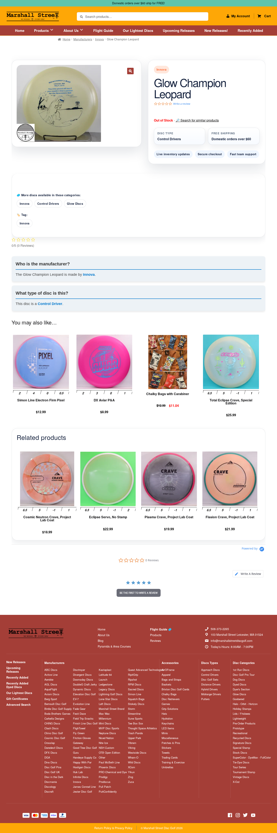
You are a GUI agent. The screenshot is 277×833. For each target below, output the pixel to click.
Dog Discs (239, 679)
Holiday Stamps (242, 709)
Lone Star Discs (108, 699)
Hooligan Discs (82, 767)
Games (166, 704)
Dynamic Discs (82, 689)
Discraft (49, 791)
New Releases (16, 662)
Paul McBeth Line (109, 762)
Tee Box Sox (135, 723)
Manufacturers (82, 39)
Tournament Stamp (244, 772)
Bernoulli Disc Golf (55, 704)
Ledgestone (105, 684)
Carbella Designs (54, 718)
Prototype (238, 728)
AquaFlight (50, 689)
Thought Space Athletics (142, 728)
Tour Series (239, 767)
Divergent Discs (82, 675)
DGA (47, 757)
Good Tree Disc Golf (85, 748)
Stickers (166, 748)
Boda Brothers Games (57, 714)
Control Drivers (48, 204)
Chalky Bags (169, 694)
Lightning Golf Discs (110, 694)
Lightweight (239, 718)
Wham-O (133, 757)
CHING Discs (52, 723)
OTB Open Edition (109, 752)
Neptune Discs (107, 733)
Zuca (131, 782)
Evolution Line (81, 704)
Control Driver (50, 304)
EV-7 (76, 699)
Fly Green (79, 733)
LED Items (168, 728)
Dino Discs (50, 762)
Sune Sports (135, 718)
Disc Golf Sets (209, 679)
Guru (76, 752)
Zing (130, 777)
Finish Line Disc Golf (85, 723)
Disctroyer (79, 670)
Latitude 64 (105, 675)
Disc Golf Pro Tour (243, 675)
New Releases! (216, 30)
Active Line (51, 675)
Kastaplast (105, 670)
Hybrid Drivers (209, 689)
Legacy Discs (107, 689)
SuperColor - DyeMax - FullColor (252, 757)
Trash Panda (135, 733)
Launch (103, 679)
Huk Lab (78, 772)
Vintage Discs (241, 777)
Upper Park (134, 738)
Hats (164, 714)
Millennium (105, 718)
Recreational (240, 733)
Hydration (167, 718)
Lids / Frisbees (241, 714)
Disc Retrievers (171, 699)
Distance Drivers (211, 684)
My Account (240, 16)
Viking (131, 748)
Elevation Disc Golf (84, 694)
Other (102, 757)
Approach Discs (210, 670)
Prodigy (103, 777)
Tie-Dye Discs (241, 762)
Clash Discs (51, 728)
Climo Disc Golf (53, 733)
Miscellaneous (170, 738)
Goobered (238, 699)
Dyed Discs (239, 684)
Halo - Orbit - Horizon (245, 704)
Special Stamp (241, 748)
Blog (100, 641)
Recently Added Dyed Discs (17, 685)
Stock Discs (240, 752)
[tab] (248, 573)
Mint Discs (105, 723)
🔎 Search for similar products (197, 120)
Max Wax (104, 714)
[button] (130, 71)
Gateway (78, 743)
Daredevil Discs (53, 748)
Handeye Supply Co (84, 757)
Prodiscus (105, 782)
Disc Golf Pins (52, 767)
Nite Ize (103, 743)
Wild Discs (134, 762)
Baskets (166, 684)
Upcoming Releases (179, 30)
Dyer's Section (241, 689)
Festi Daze (79, 714)
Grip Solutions (170, 709)
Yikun (131, 772)
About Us (71, 30)
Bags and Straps (171, 679)
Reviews (155, 641)
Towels (166, 752)
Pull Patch (105, 787)
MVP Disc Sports (109, 728)
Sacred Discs (136, 689)
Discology (50, 787)
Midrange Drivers (211, 694)
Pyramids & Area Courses (114, 646)
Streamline (134, 714)
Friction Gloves (82, 738)
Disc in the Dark (53, 777)
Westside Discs (137, 752)
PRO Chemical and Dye (113, 772)
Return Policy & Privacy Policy (113, 828)
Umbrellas (167, 767)
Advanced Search (18, 704)
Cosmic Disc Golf (54, 738)
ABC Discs (50, 670)
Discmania (50, 782)
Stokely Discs (136, 704)
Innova (99, 39)
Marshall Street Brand (111, 709)
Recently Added (250, 30)
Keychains (168, 723)
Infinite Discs (80, 777)
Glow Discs (75, 204)
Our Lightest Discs (138, 30)
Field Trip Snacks (83, 718)
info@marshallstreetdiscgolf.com (231, 641)
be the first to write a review (139, 593)
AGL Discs (50, 684)
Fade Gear (79, 709)
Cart (267, 16)
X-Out (236, 782)
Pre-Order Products (244, 723)
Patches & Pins (171, 743)
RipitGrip (133, 675)
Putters (205, 699)
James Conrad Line (84, 787)
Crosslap (49, 743)
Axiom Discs (51, 694)
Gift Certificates (17, 698)
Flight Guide (103, 30)
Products (42, 30)
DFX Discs (50, 752)
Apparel (166, 675)
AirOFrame (168, 670)
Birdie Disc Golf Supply (58, 709)
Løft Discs (105, 704)
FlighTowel (79, 728)
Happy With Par (82, 762)
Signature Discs (242, 743)
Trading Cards (170, 757)
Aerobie (48, 679)
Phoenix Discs (107, 767)
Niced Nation (106, 738)
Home (19, 30)
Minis (165, 733)
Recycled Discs (242, 738)
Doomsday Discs (83, 679)
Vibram (132, 743)
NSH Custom (106, 748)
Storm (131, 709)
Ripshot (132, 679)
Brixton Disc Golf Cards (175, 689)
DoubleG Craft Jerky (85, 684)
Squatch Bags (136, 699)
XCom (131, 767)
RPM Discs (134, 684)
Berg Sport (50, 699)
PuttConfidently (108, 791)
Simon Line (134, 694)
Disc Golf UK (52, 772)
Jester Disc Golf (82, 791)
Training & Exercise (173, 762)
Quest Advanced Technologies (146, 670)
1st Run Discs (241, 670)
